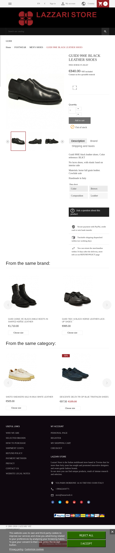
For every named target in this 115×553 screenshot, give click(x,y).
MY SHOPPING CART (61, 443)
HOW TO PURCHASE (16, 443)
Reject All (86, 535)
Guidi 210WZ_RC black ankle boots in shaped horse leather (28, 320)
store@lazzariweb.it (64, 495)
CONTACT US (12, 468)
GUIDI (9, 41)
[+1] (78, 108)
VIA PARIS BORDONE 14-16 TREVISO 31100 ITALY (80, 483)
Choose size (18, 333)
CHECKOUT (56, 448)
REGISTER (56, 438)
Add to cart (79, 120)
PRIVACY (10, 463)
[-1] (78, 114)
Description (78, 140)
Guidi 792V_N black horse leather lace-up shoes (83, 320)
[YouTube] (74, 502)
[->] (106, 304)
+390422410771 (62, 489)
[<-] (8, 304)
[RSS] (67, 502)
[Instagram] (88, 502)
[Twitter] (59, 502)
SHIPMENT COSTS (15, 448)
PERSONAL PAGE (59, 433)
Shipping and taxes (83, 146)
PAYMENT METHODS (16, 458)
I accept (86, 543)
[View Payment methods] (80, 515)
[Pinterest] (81, 502)
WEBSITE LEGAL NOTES (18, 473)
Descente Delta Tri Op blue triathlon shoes (84, 397)
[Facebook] (52, 502)
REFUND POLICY (14, 453)
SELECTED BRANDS (16, 438)
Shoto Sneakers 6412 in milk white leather (29, 397)
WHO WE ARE (12, 433)
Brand (93, 140)
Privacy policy (16, 549)
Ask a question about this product (85, 212)
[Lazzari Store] (57, 18)
